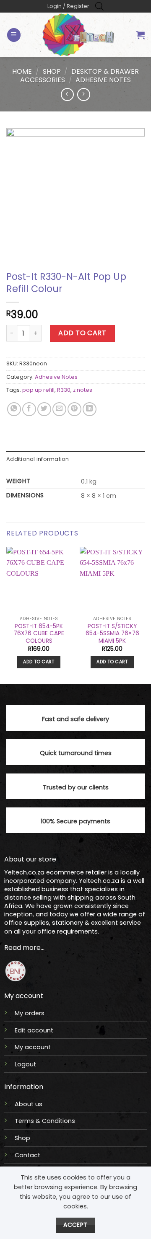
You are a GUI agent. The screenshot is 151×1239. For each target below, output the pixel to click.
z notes (82, 389)
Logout (25, 1064)
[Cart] (140, 35)
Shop (52, 71)
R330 (63, 389)
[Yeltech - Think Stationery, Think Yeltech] (78, 35)
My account (33, 1047)
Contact (27, 1155)
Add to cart (82, 333)
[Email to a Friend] (59, 409)
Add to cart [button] (39, 662)
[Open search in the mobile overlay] (99, 6)
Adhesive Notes (103, 80)
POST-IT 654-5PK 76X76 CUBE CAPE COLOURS (39, 634)
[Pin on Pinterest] (74, 409)
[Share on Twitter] (44, 409)
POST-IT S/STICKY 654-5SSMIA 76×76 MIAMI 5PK (112, 634)
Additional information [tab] (37, 459)
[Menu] (14, 35)
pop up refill (38, 389)
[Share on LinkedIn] (89, 409)
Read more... (24, 947)
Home (22, 71)
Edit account (34, 1030)
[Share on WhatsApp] (14, 409)
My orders (29, 1013)
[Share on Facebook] (29, 409)
